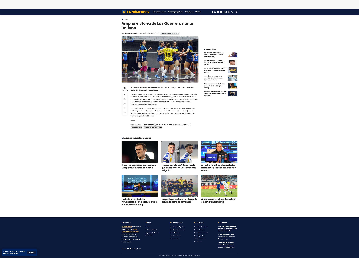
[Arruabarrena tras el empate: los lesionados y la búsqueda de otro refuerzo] (219, 152)
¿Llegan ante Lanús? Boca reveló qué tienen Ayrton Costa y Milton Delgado (178, 168)
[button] (31, 252)
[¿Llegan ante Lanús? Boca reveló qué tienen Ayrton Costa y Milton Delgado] (179, 152)
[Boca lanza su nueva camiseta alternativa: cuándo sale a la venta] (232, 70)
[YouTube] (217, 12)
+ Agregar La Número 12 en (169, 33)
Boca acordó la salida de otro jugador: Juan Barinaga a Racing (214, 86)
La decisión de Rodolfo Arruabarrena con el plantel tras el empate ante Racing (139, 202)
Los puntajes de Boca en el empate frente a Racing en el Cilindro (179, 200)
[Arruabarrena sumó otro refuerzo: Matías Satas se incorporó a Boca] (232, 78)
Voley (125, 19)
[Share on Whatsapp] (124, 103)
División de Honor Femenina (179, 125)
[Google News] (220, 12)
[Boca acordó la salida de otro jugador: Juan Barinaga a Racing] (232, 85)
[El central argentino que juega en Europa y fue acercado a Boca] (140, 152)
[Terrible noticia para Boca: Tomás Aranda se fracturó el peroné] (232, 62)
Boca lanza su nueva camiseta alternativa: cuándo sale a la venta (215, 70)
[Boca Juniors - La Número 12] (136, 12)
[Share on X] (124, 99)
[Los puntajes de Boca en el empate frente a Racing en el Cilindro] (179, 186)
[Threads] (229, 12)
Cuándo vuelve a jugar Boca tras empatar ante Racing (218, 200)
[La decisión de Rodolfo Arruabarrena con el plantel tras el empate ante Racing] (140, 186)
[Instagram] (223, 12)
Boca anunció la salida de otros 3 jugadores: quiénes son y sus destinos (215, 93)
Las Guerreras (137, 127)
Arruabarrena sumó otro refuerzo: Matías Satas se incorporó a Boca (213, 78)
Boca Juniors (149, 125)
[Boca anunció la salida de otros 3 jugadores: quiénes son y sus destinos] (232, 93)
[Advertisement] (179, 4)
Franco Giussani (131, 33)
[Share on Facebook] (124, 94)
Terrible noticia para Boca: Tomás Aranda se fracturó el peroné (214, 62)
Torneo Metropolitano (153, 127)
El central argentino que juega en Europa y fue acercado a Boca (139, 166)
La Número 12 (127, 227)
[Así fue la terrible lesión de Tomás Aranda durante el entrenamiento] (232, 54)
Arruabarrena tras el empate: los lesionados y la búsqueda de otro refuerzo (218, 168)
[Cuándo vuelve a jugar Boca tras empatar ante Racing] (219, 186)
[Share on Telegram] (124, 108)
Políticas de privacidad (10, 253)
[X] (215, 12)
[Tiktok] (226, 12)
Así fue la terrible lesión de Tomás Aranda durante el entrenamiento (213, 55)
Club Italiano (161, 125)
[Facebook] (212, 12)
